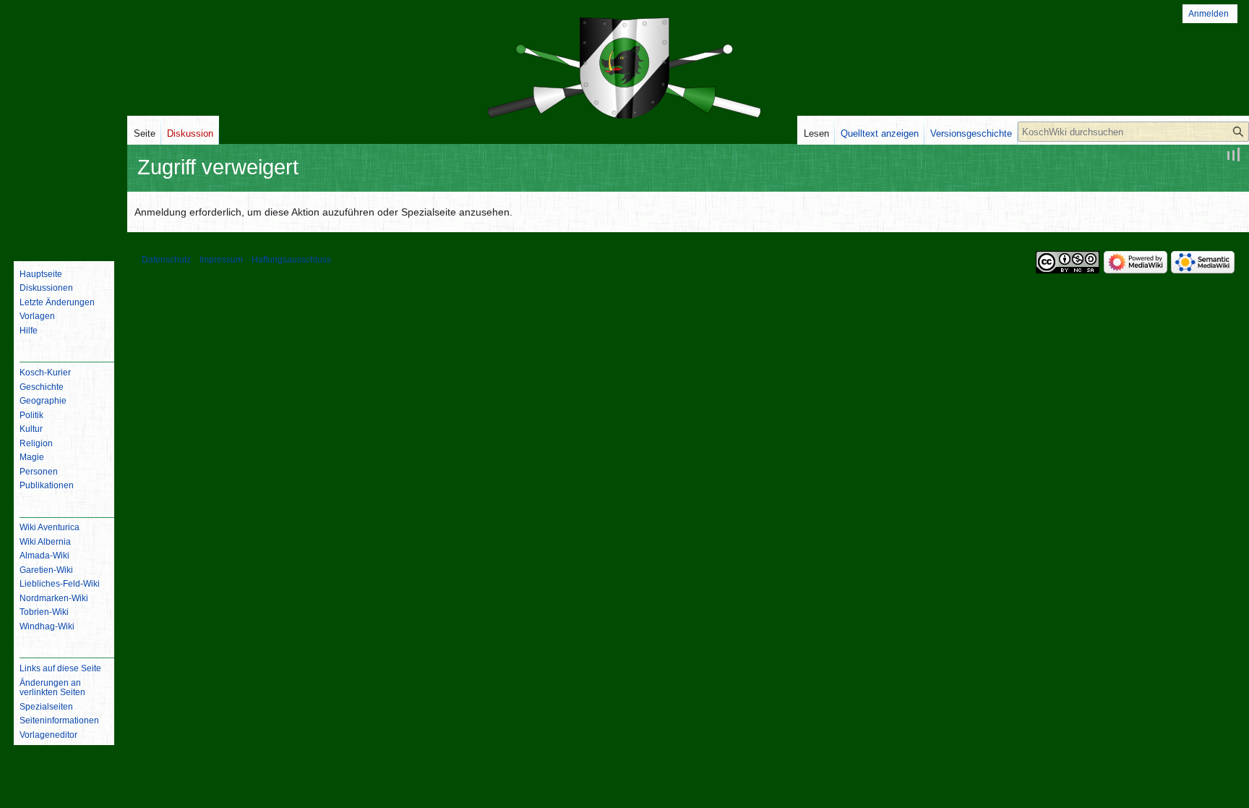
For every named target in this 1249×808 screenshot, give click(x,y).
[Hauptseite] (63, 192)
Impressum (221, 260)
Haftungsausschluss (291, 260)
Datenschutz (166, 260)
